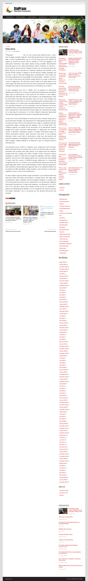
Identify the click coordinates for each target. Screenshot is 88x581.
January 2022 (62, 325)
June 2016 (61, 468)
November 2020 (63, 348)
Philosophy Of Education (65, 243)
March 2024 (62, 299)
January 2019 (62, 400)
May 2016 (61, 470)
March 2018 (62, 421)
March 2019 (62, 395)
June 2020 (61, 360)
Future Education (32, 17)
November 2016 (63, 456)
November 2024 (63, 280)
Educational (62, 227)
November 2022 (63, 311)
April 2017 (62, 444)
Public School (62, 248)
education (12, 198)
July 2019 (61, 386)
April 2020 (62, 365)
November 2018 (63, 404)
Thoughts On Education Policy (66, 539)
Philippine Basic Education (65, 529)
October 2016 (62, 458)
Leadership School (43, 17)
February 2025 (63, 276)
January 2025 (62, 278)
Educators (8, 46)
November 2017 (63, 428)
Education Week (63, 224)
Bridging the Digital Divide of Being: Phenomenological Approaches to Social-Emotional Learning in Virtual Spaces (75, 61)
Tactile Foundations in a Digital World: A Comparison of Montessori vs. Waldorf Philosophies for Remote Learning (75, 115)
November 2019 (63, 376)
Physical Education (64, 246)
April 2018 (62, 418)
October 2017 (62, 430)
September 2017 (63, 432)
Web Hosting (62, 253)
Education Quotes (63, 222)
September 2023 (63, 306)
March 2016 (62, 475)
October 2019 (62, 379)
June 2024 (61, 292)
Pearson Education (64, 241)
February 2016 (63, 477)
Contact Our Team (63, 490)
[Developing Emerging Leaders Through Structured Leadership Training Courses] (63, 50)
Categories (62, 187)
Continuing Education (64, 208)
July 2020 (61, 358)
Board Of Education (64, 201)
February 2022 (63, 323)
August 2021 (62, 332)
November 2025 (63, 269)
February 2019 (63, 397)
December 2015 (63, 482)
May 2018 (61, 416)
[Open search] (82, 17)
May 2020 (61, 362)
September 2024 (63, 285)
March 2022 (62, 320)
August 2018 (62, 411)
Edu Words (62, 17)
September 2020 (63, 353)
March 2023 (62, 308)
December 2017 (63, 425)
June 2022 (61, 316)
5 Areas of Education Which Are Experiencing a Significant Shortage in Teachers (13, 219)
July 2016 (61, 465)
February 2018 (63, 423)
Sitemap (61, 495)
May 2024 (61, 294)
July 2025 (61, 273)
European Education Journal (65, 534)
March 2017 (62, 447)
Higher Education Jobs (64, 234)
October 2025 (62, 271)
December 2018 (63, 402)
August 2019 (62, 383)
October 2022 (62, 313)
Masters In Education (64, 236)
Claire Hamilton (16, 51)
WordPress (74, 578)
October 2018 (62, 407)
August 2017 (62, 435)
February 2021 (63, 341)
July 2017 (61, 437)
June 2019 (61, 388)
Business (61, 203)
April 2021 (62, 339)
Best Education (9, 17)
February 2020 (63, 369)
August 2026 (62, 262)
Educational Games (64, 229)
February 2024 (63, 301)
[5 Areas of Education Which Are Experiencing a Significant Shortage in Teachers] (13, 211)
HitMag (80, 578)
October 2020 (62, 351)
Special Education (63, 250)
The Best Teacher (53, 17)
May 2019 (61, 390)
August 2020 (62, 355)
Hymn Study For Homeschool (66, 516)
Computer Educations (64, 206)
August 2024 (62, 287)
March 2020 (62, 367)
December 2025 (63, 266)
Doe (60, 215)
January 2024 (62, 304)
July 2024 (61, 290)
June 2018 (61, 414)
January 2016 (62, 479)
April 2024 (62, 297)
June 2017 (61, 439)
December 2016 (63, 454)
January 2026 (62, 264)
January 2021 (62, 344)
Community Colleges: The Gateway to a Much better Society (47, 214)
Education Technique (20, 17)
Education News (63, 220)
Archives (61, 190)
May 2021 (61, 337)
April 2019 (62, 393)
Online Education (63, 239)
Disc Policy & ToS (63, 492)
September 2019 (63, 381)
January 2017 (62, 451)
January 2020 (62, 372)
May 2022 (61, 318)
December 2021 (63, 327)
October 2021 (62, 330)
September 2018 (63, 409)
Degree (61, 210)
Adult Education (63, 199)
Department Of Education (65, 213)
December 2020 (63, 346)
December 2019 (63, 374)
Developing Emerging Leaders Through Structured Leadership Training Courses (75, 51)
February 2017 (63, 449)
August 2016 (62, 463)
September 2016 (63, 461)
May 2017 (61, 442)
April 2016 (62, 472)
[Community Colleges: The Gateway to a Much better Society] (48, 208)
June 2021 (61, 334)
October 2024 (62, 283)
